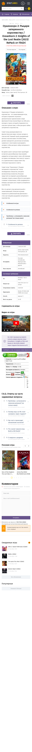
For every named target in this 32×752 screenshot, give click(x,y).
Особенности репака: (13, 210)
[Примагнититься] (27, 357)
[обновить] (17, 364)
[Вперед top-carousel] (28, 446)
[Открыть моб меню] (28, 3)
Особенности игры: (12, 203)
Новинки (15, 14)
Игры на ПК (12, 19)
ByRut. (12, 3)
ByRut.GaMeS (5, 19)
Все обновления (16, 577)
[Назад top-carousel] (25, 446)
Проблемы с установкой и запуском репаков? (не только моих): (17, 217)
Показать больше (16, 588)
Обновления (25, 14)
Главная (6, 14)
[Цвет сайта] (27, 8)
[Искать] (22, 8)
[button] (12, 477)
